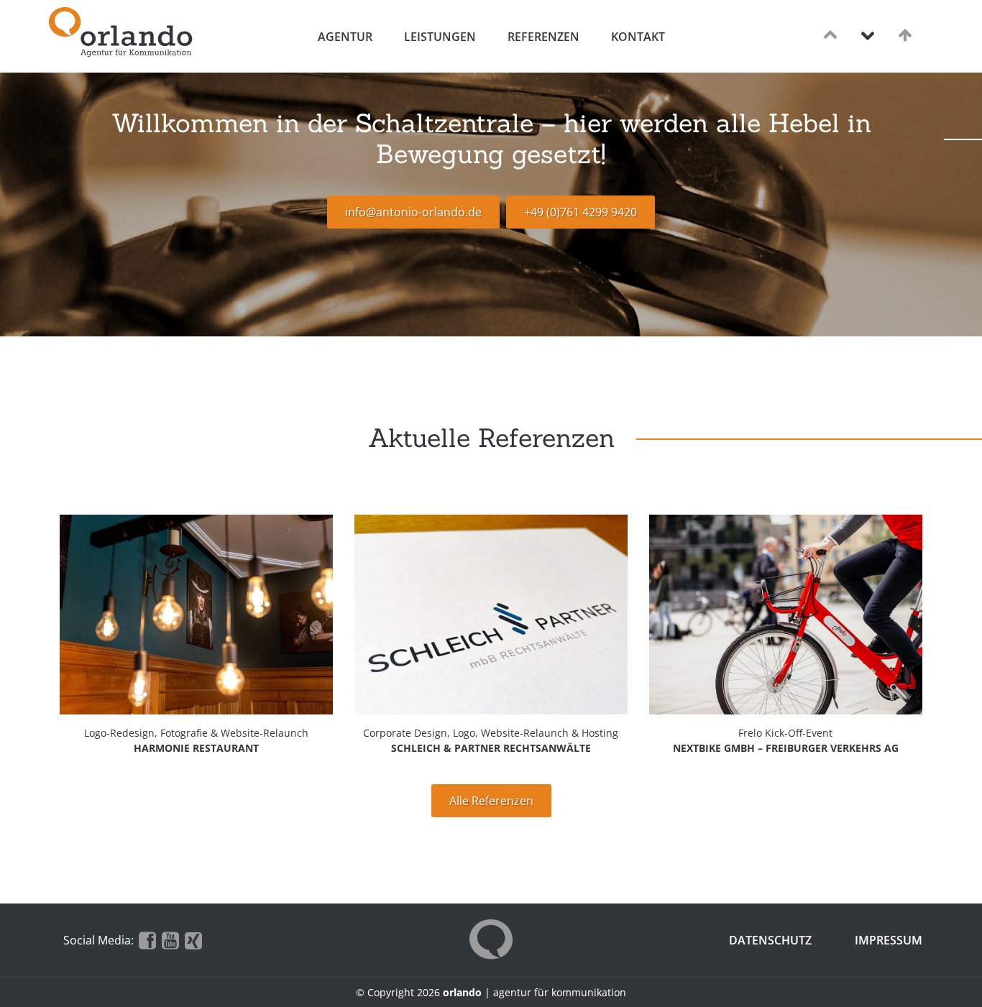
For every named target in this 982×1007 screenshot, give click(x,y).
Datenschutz (770, 940)
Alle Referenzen (491, 801)
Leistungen (440, 36)
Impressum (888, 940)
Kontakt (638, 36)
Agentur (345, 36)
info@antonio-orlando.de (413, 212)
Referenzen (543, 36)
